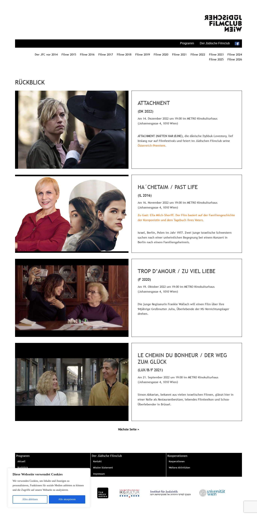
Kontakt (97, 461)
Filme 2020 (161, 54)
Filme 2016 (87, 54)
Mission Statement (103, 467)
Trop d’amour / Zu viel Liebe (176, 271)
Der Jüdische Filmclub (215, 43)
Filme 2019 (142, 54)
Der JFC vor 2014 (46, 54)
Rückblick (22, 467)
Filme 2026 (234, 59)
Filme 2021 (179, 54)
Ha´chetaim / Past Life (168, 187)
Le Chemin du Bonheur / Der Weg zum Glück (182, 358)
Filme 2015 (69, 54)
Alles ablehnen (30, 499)
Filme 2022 (198, 54)
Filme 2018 (124, 54)
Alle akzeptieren (67, 499)
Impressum (99, 473)
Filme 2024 (234, 54)
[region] (49, 487)
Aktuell (21, 461)
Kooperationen (177, 461)
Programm (187, 43)
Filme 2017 (105, 54)
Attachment (154, 102)
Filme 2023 (216, 54)
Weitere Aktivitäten (179, 467)
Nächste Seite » (128, 429)
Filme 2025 (216, 59)
